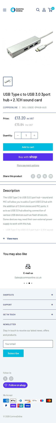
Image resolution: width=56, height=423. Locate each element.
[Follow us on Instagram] (11, 378)
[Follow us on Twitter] (5, 378)
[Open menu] (4, 10)
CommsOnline (10, 107)
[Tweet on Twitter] (45, 176)
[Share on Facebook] (33, 176)
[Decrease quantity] (18, 135)
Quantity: (8, 135)
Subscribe (13, 353)
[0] (50, 10)
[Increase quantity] (34, 135)
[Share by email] (51, 176)
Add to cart (28, 146)
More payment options (28, 165)
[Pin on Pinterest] (39, 176)
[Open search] (38, 10)
